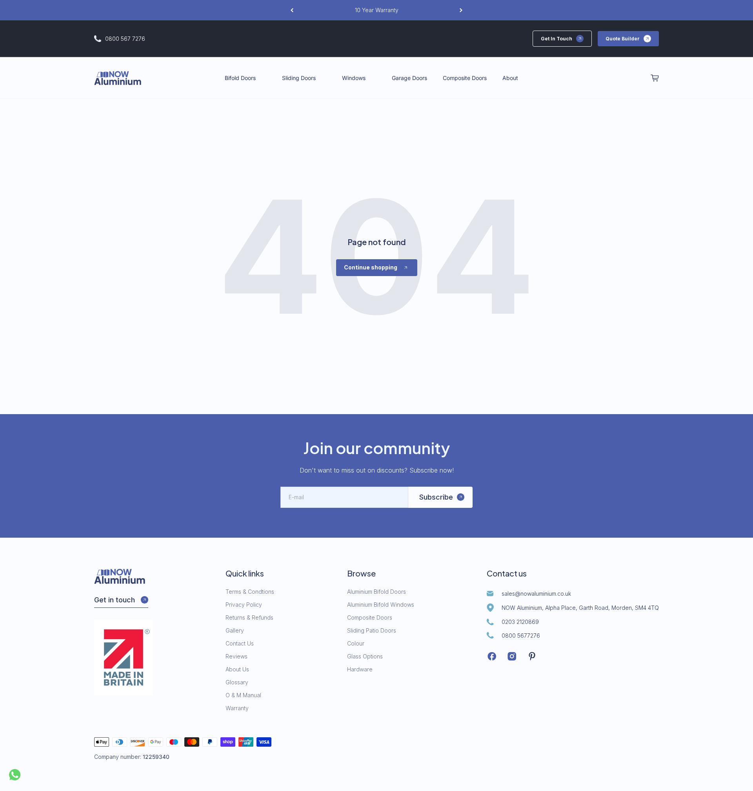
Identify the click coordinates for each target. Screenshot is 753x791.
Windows (354, 78)
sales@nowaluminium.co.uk (536, 593)
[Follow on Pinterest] (532, 656)
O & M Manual (243, 695)
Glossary (237, 682)
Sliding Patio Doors (371, 630)
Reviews (236, 656)
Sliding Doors (299, 78)
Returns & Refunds (249, 617)
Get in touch (114, 600)
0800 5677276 (521, 635)
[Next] (461, 10)
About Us (237, 669)
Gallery (235, 630)
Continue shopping (370, 267)
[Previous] (292, 10)
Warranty (237, 708)
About (510, 78)
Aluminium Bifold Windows (380, 604)
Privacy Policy (244, 604)
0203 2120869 (520, 621)
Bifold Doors (240, 78)
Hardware (360, 669)
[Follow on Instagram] (512, 656)
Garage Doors (409, 78)
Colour (355, 643)
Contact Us (240, 643)
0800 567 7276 (125, 38)
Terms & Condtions (250, 591)
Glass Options (365, 656)
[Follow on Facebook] (492, 656)
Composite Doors (465, 78)
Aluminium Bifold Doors (376, 591)
